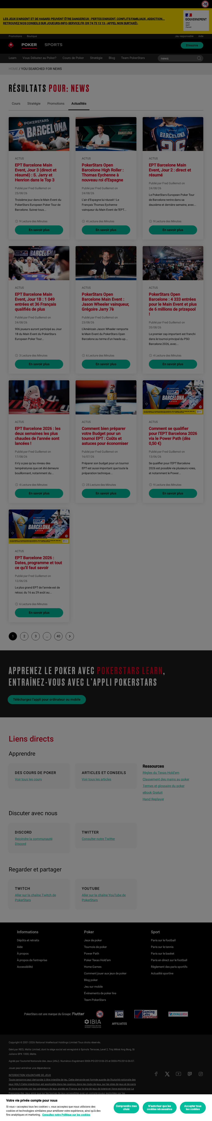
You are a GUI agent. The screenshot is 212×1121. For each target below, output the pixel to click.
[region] (106, 1107)
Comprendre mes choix (126, 1107)
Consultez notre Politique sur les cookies (66, 1114)
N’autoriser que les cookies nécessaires (159, 1107)
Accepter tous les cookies (192, 1107)
